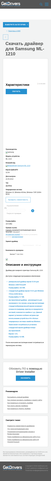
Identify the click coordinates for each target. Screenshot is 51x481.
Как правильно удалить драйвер (19, 409)
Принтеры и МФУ (14, 31)
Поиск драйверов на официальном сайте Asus (23, 437)
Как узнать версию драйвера (17, 406)
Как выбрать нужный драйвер (18, 397)
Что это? (16, 232)
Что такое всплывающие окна (18, 429)
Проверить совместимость (18, 200)
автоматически (17, 237)
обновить (25, 378)
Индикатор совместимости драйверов (21, 426)
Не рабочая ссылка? (13, 234)
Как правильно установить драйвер (20, 403)
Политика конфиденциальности (36, 470)
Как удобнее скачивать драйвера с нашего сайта (24, 400)
